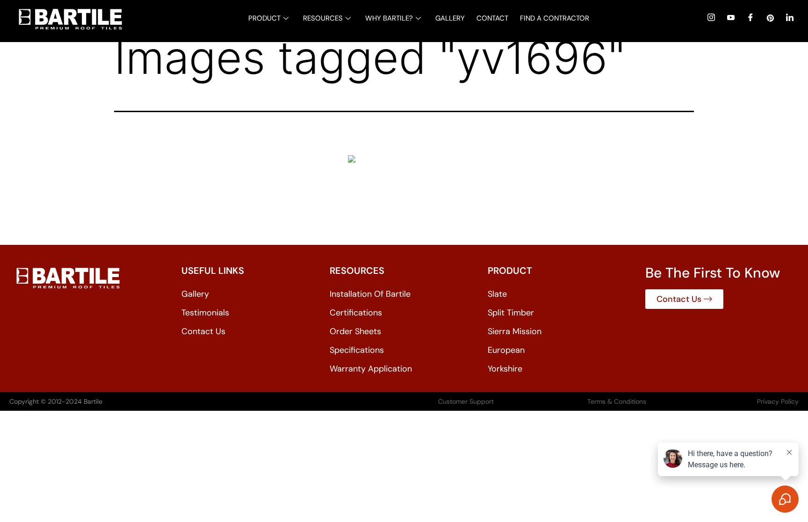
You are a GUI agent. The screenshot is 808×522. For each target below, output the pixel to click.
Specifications (357, 350)
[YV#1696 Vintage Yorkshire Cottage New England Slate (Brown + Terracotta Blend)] (404, 192)
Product (264, 18)
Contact (492, 18)
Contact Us (203, 331)
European (506, 350)
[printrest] (770, 17)
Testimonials (205, 312)
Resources (323, 18)
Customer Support (466, 401)
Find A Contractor (554, 18)
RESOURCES (357, 271)
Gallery (450, 18)
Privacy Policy (778, 401)
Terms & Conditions (616, 401)
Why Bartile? (389, 18)
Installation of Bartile (370, 294)
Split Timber (511, 312)
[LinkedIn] (790, 17)
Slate (497, 294)
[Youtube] (731, 17)
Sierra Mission (514, 331)
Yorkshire (505, 368)
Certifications (356, 312)
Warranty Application (371, 368)
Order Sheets (355, 331)
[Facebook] (750, 17)
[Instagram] (711, 17)
